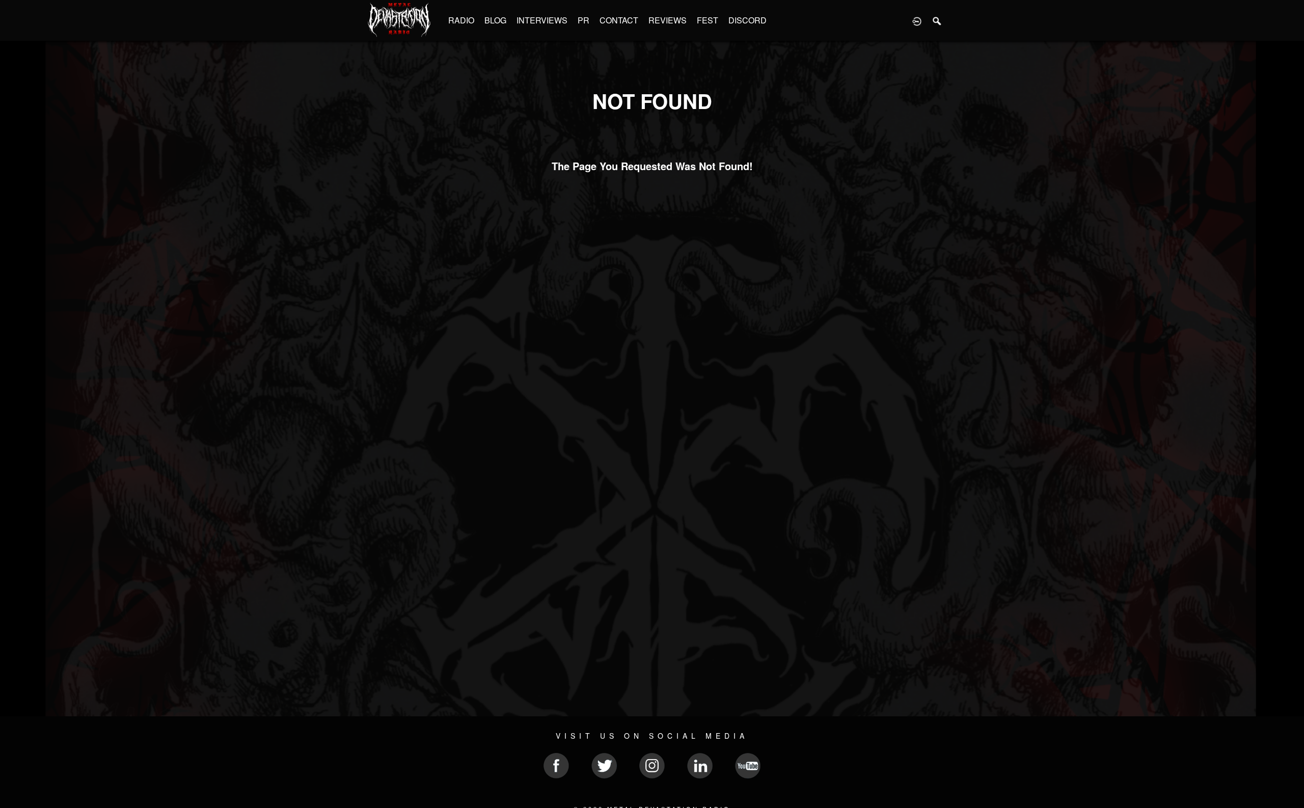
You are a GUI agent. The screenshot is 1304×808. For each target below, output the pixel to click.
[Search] (937, 20)
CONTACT (619, 20)
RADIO (461, 20)
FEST (707, 20)
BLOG (495, 20)
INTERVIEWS (542, 20)
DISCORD (747, 20)
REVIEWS (667, 20)
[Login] (917, 20)
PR (583, 20)
